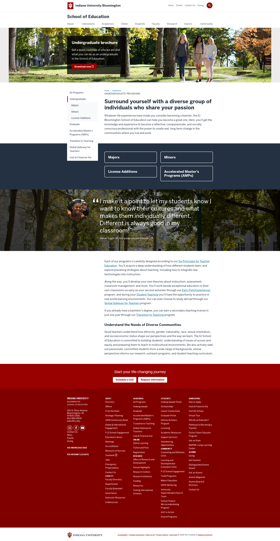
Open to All (150, 535)
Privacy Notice (162, 535)
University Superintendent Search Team (172, 493)
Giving (192, 455)
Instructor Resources (115, 497)
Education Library (113, 437)
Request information (152, 379)
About (108, 398)
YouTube (82, 427)
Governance (111, 493)
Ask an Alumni (195, 472)
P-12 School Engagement (117, 432)
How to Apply (195, 402)
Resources (138, 485)
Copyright (173, 535)
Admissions (194, 398)
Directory (109, 402)
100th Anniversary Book (116, 420)
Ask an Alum (195, 440)
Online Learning (140, 443)
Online (136, 439)
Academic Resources (171, 432)
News (69, 435)
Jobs (107, 459)
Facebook (76, 427)
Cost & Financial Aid (142, 436)
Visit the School (196, 411)
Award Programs (169, 516)
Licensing (165, 428)
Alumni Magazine (197, 477)
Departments (111, 484)
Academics (138, 398)
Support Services (169, 437)
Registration (139, 452)
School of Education (88, 16)
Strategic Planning (114, 415)
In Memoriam (111, 502)
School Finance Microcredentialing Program (170, 504)
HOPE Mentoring (169, 485)
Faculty (109, 476)
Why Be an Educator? (199, 420)
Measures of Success (115, 450)
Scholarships (167, 406)
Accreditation (111, 446)
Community (166, 448)
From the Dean (112, 411)
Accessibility (123, 535)
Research (137, 456)
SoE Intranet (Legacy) (78, 454)
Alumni (192, 452)
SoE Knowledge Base (77, 447)
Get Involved (194, 460)
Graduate (137, 411)
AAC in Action (167, 512)
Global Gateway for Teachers (122, 303)
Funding (137, 481)
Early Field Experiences (196, 290)
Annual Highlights (141, 467)
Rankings (109, 441)
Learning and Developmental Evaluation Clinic (169, 463)
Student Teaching (147, 294)
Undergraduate (140, 406)
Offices (108, 406)
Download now (82, 66)
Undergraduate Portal (171, 402)
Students (165, 398)
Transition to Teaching (150, 315)
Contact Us (110, 472)
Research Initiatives (142, 476)
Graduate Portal (168, 415)
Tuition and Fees (141, 447)
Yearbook (109, 455)
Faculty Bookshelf (113, 488)
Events (70, 438)
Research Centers (141, 472)
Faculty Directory (113, 479)
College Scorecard (136, 535)
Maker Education (169, 480)
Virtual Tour (194, 415)
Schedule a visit (125, 379)
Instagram (69, 427)
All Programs (139, 402)
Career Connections (170, 411)
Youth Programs (168, 476)
